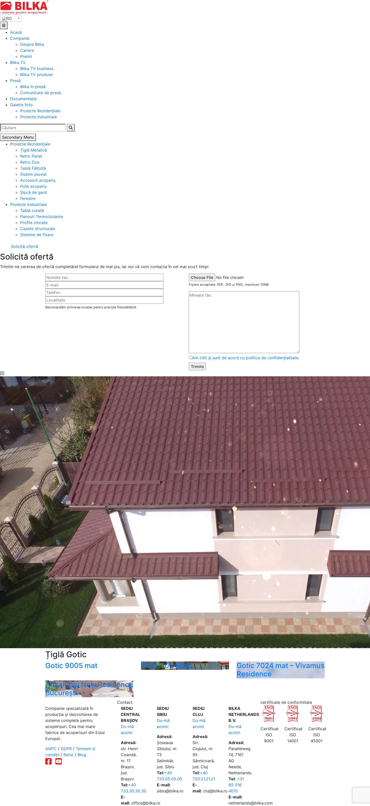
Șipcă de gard (33, 192)
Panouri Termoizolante (41, 216)
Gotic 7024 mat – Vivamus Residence (280, 669)
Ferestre (27, 198)
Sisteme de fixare (36, 234)
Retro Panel (31, 156)
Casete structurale (37, 228)
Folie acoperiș (33, 186)
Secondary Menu (18, 137)
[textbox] (10, 18)
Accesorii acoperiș (37, 180)
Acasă (16, 32)
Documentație (23, 98)
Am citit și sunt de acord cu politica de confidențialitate (245, 357)
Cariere (27, 50)
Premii (26, 56)
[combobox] (10, 18)
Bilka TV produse (36, 74)
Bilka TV (18, 62)
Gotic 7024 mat (167, 665)
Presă (15, 80)
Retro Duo (30, 162)
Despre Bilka (32, 44)
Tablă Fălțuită (33, 168)
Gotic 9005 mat (71, 665)
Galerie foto (21, 104)
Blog (82, 754)
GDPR (66, 748)
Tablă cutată (32, 210)
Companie (19, 38)
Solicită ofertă (24, 246)
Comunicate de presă (40, 92)
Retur (68, 754)
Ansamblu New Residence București (89, 688)
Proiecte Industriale (38, 116)
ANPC (51, 748)
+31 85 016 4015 (236, 784)
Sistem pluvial (33, 174)
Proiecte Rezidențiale (40, 110)
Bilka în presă (33, 86)
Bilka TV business (36, 68)
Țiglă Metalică (33, 150)
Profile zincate (34, 222)
